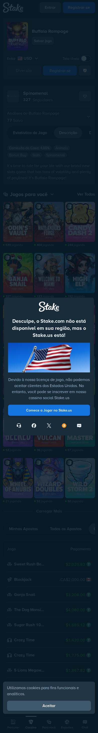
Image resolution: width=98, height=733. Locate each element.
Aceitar (49, 706)
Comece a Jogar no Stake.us (49, 410)
